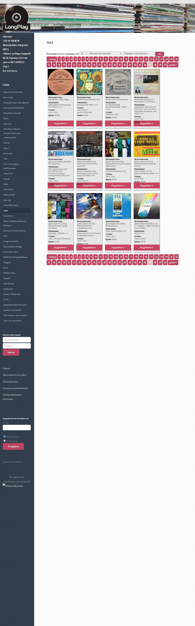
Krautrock (8, 215)
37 (99, 65)
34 (84, 65)
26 (176, 59)
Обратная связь (10, 381)
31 (69, 65)
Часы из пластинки (12, 320)
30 (64, 65)
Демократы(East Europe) (15, 304)
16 (126, 59)
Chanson (7, 123)
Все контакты (10, 70)
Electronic (8, 153)
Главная (6, 368)
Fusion (6, 178)
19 (141, 59)
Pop (5, 236)
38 (104, 65)
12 (106, 59)
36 (94, 65)
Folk (5, 158)
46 (145, 65)
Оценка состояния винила (15, 388)
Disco (6, 148)
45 (140, 65)
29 (59, 65)
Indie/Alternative (11, 205)
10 (95, 59)
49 (160, 65)
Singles (7, 278)
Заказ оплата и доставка (14, 374)
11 (101, 59)
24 (166, 59)
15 (121, 59)
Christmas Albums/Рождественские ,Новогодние (12, 133)
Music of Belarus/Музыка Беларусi (15, 223)
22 (156, 59)
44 (135, 65)
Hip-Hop (7, 200)
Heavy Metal (9, 194)
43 (130, 65)
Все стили (8, 97)
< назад (52, 59)
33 (79, 65)
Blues (6, 118)
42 (125, 65)
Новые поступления (13, 92)
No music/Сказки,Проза (15, 230)
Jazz (6, 210)
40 (114, 65)
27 (49, 65)
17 (131, 59)
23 (161, 59)
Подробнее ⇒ (60, 123)
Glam (6, 184)
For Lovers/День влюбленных (11, 166)
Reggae (7, 262)
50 (165, 65)
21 (151, 59)
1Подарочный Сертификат (16, 102)
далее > (173, 65)
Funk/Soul (8, 173)
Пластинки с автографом (16, 315)
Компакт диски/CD (12, 310)
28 (54, 65)
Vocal (6, 299)
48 (155, 65)
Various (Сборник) (12, 294)
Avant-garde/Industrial (14, 107)
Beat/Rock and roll (12, 113)
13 (111, 59)
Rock (6, 267)
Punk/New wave (11, 251)
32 (74, 65)
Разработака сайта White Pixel (17, 481)
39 (109, 65)
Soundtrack (9, 283)
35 (89, 65)
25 (171, 59)
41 (120, 65)
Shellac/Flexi (9, 273)
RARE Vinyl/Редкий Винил (15, 257)
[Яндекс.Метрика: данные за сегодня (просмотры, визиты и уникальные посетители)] (13, 486)
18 (136, 59)
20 (146, 59)
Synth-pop (8, 289)
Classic (7, 142)
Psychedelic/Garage (13, 246)
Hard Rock (8, 189)
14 (116, 59)
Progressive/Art (11, 241)
